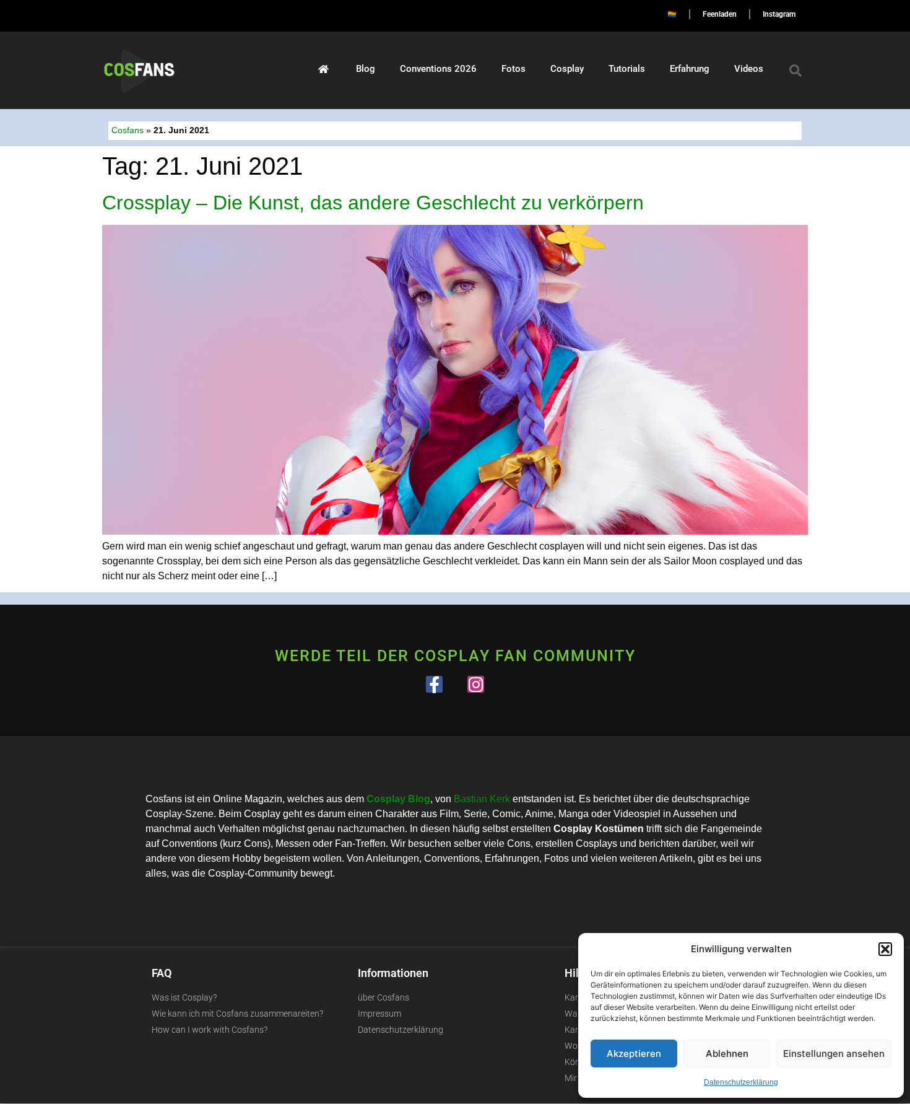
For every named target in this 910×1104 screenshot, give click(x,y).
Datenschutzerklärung (741, 1082)
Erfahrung (689, 68)
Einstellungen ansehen (834, 1053)
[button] (885, 949)
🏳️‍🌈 (672, 14)
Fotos (513, 68)
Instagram (779, 14)
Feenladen (720, 14)
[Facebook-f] (434, 684)
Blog (365, 68)
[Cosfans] (323, 69)
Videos (748, 68)
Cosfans (127, 130)
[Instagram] (475, 684)
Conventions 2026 (438, 68)
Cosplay (567, 68)
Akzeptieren (634, 1053)
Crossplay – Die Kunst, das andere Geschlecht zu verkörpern (373, 202)
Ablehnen (727, 1053)
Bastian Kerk (482, 799)
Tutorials (627, 68)
